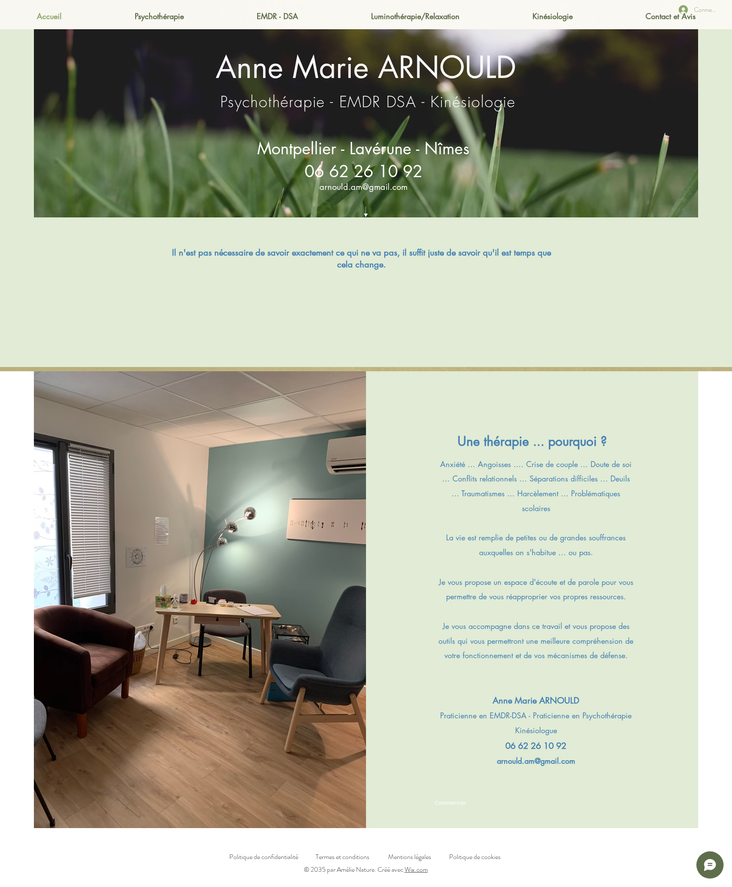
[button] (450, 803)
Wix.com (416, 869)
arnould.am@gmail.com (363, 186)
